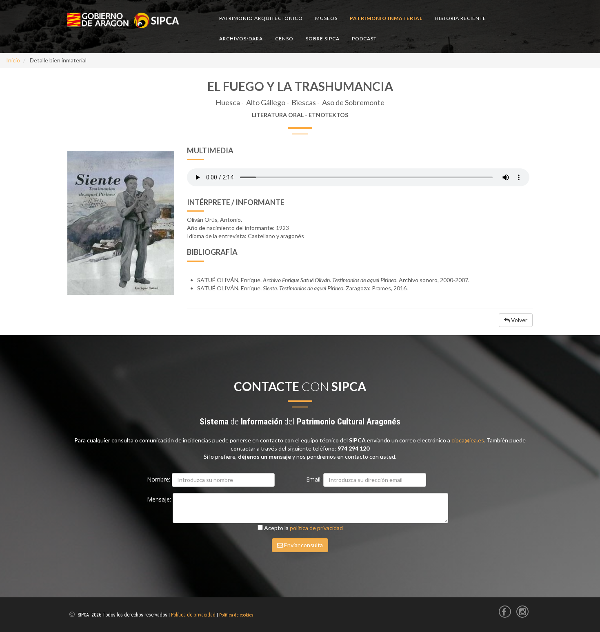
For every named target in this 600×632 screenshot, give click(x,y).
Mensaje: (160, 499)
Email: (314, 479)
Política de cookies (236, 615)
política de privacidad (316, 527)
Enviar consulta (303, 544)
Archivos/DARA (241, 38)
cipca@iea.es (467, 440)
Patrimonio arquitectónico (261, 18)
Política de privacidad (193, 615)
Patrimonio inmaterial (386, 18)
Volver (518, 319)
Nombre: (159, 479)
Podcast (364, 38)
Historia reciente (460, 18)
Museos (326, 18)
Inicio (13, 60)
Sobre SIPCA (323, 38)
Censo (284, 38)
